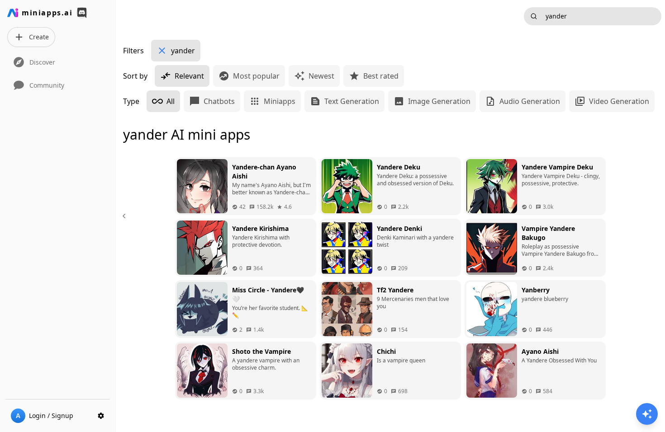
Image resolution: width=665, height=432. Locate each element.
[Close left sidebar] (125, 216)
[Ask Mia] (647, 414)
